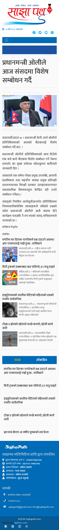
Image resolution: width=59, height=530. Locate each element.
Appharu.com (20, 523)
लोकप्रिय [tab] (41, 360)
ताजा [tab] (17, 360)
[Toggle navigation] (6, 40)
